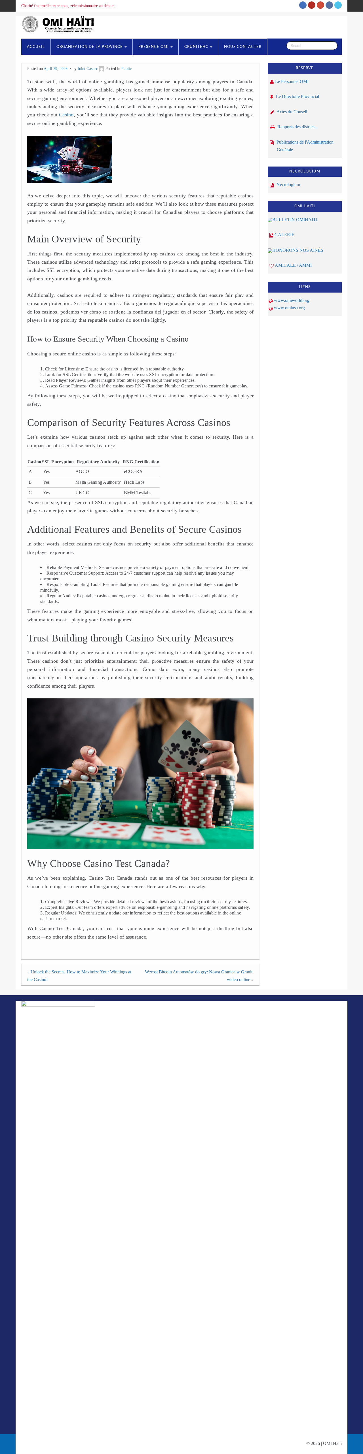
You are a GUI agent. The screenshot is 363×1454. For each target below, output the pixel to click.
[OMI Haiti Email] (303, 5)
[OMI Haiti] (59, 23)
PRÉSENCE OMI (154, 47)
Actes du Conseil (291, 111)
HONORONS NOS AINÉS (297, 250)
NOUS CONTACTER (242, 47)
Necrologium (287, 184)
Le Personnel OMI (292, 81)
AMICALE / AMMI (293, 265)
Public (126, 68)
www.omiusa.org (289, 307)
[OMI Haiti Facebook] (329, 5)
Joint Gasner (88, 68)
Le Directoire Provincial (297, 96)
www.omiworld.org (291, 300)
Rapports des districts (295, 126)
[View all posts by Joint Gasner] (101, 68)
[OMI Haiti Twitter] (338, 5)
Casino (66, 115)
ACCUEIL (36, 47)
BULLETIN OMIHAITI (294, 219)
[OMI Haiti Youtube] (311, 5)
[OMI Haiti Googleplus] (320, 5)
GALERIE (284, 234)
